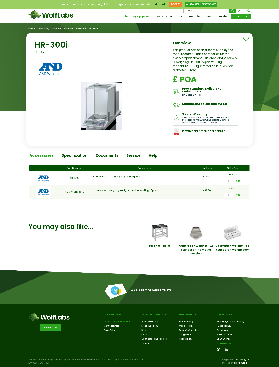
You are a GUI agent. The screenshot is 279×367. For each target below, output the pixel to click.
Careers (145, 343)
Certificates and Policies (154, 338)
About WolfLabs (190, 16)
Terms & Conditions (189, 330)
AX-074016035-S (74, 191)
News (210, 16)
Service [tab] (133, 155)
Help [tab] (153, 155)
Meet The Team (149, 325)
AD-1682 (74, 177)
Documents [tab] (107, 155)
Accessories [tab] (41, 155)
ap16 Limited (240, 362)
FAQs (144, 334)
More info (160, 4)
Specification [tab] (75, 155)
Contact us (224, 343)
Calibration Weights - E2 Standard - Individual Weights (196, 249)
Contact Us (240, 16)
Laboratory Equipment (137, 16)
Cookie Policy (186, 325)
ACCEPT (175, 4)
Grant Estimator (112, 330)
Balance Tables (159, 246)
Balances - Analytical (75, 28)
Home (31, 28)
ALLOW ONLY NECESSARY (201, 4)
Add (238, 181)
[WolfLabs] (54, 15)
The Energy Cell (242, 359)
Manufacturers (166, 16)
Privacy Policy (186, 321)
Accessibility (185, 338)
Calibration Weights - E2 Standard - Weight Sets (232, 247)
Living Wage (185, 334)
